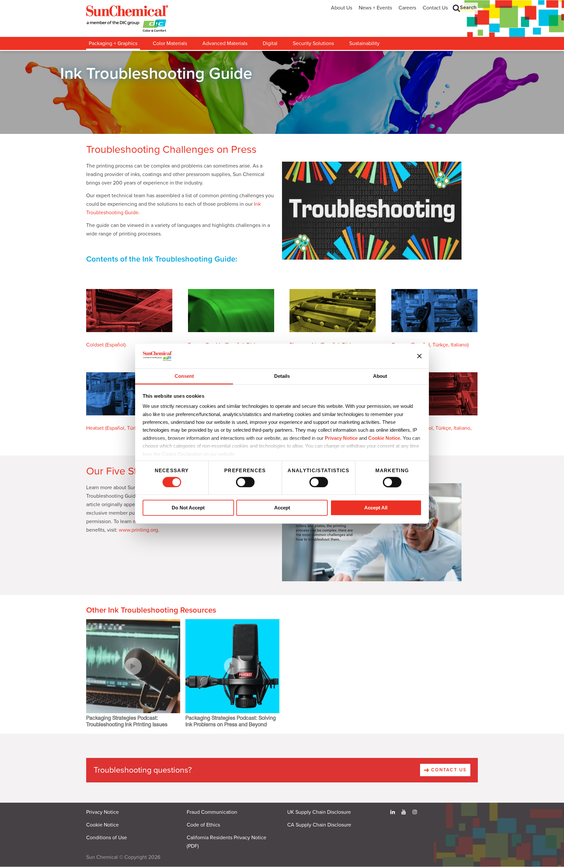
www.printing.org (138, 530)
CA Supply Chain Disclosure (319, 825)
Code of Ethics (203, 825)
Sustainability (364, 43)
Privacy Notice (341, 438)
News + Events (375, 7)
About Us (341, 7)
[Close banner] (419, 356)
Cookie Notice (102, 825)
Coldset (95, 345)
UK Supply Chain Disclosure (319, 812)
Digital (270, 43)
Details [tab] (282, 376)
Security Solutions (313, 43)
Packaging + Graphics (113, 43)
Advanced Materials (224, 43)
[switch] (245, 482)
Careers (407, 7)
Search (468, 7)
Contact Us (435, 7)
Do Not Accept (188, 508)
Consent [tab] (184, 376)
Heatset (95, 428)
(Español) (115, 345)
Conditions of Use (106, 837)
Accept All (375, 508)
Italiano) (460, 345)
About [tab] (380, 376)
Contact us (447, 770)
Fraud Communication (212, 812)
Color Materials (170, 43)
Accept (282, 508)
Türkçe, (440, 345)
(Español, (115, 428)
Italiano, (463, 428)
